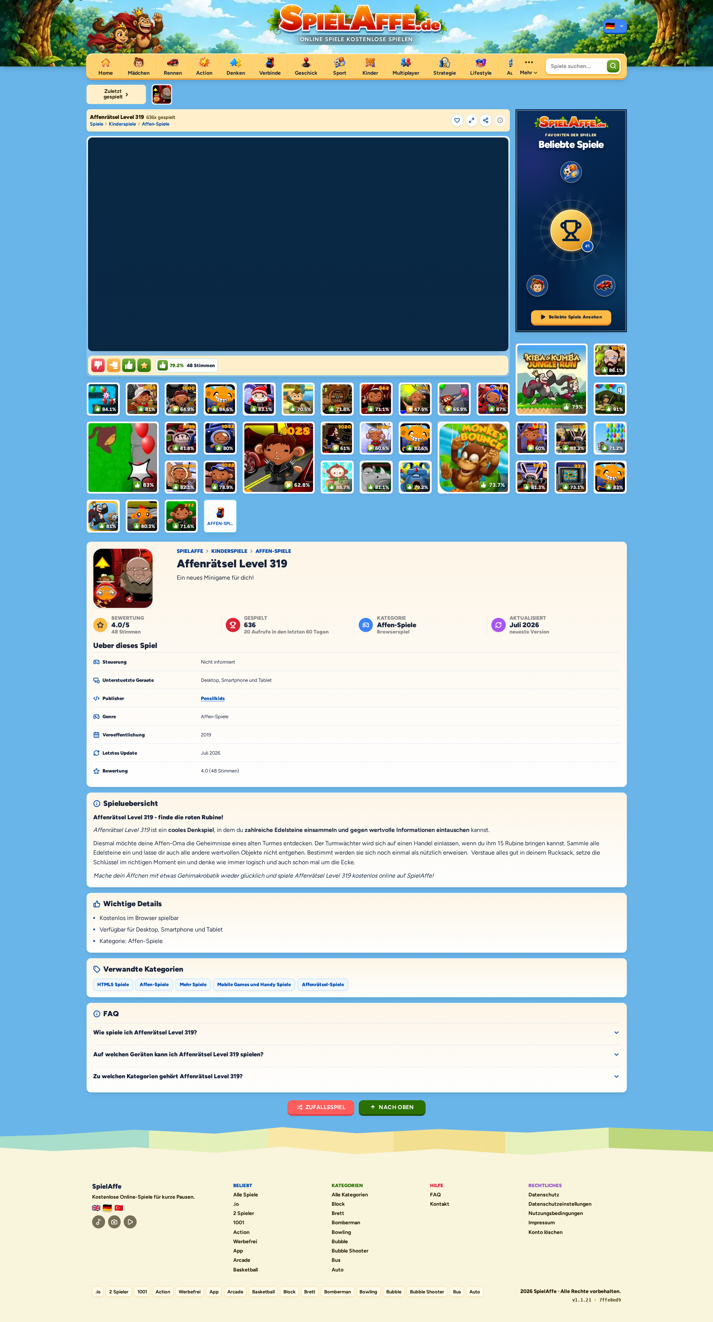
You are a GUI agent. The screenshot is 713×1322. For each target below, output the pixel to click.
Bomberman (346, 1223)
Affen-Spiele (155, 123)
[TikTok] (98, 1221)
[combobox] (575, 66)
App (238, 1251)
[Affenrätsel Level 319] (162, 94)
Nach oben (396, 1107)
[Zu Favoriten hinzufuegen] (457, 120)
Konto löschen (545, 1232)
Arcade (241, 1260)
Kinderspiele (122, 123)
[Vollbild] (471, 120)
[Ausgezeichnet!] (144, 365)
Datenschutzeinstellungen (560, 1204)
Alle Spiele (245, 1195)
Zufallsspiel (326, 1107)
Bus (336, 1260)
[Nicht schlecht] (113, 365)
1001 (238, 1223)
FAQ (435, 1195)
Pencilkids (213, 698)
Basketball (245, 1270)
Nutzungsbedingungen (555, 1213)
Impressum (541, 1223)
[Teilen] (485, 120)
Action (241, 1232)
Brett (338, 1213)
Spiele (96, 123)
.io (236, 1204)
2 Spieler (243, 1213)
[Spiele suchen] (613, 66)
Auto (338, 1270)
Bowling (341, 1232)
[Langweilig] (98, 365)
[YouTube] (130, 1221)
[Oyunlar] (119, 1208)
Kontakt (439, 1204)
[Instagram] (114, 1221)
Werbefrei (245, 1242)
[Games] (96, 1208)
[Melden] (500, 120)
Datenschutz (543, 1195)
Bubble (340, 1242)
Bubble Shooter (350, 1251)
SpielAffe (190, 551)
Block (338, 1204)
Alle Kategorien (350, 1195)
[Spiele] (615, 26)
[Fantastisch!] (129, 365)
